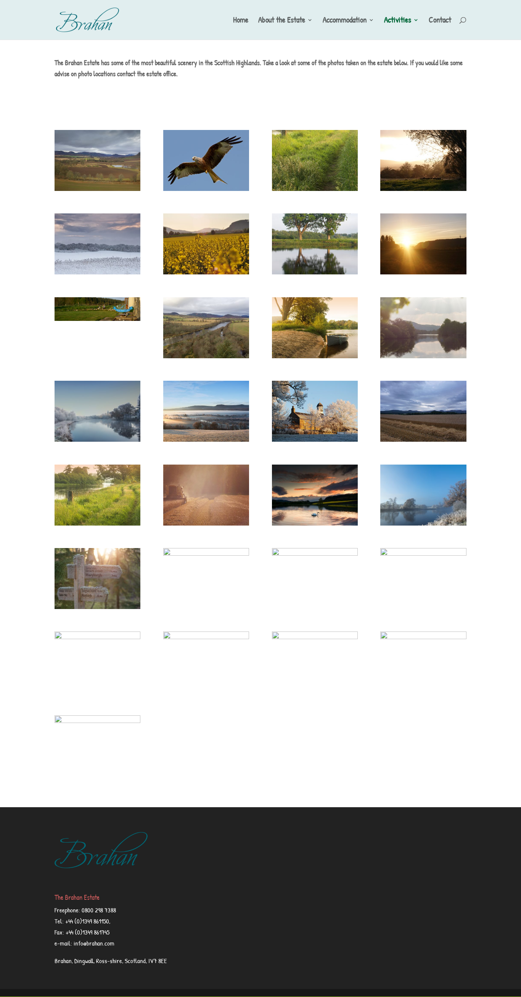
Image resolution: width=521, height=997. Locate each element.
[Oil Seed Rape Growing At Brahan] (206, 272)
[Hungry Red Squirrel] (315, 636)
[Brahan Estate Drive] (423, 553)
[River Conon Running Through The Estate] (315, 272)
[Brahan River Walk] (315, 188)
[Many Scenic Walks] (97, 606)
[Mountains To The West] (97, 636)
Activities (397, 21)
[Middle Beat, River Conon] (423, 355)
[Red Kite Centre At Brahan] (206, 188)
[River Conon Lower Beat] (97, 439)
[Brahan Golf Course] (97, 318)
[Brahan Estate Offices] (315, 439)
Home (240, 21)
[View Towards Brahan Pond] (97, 188)
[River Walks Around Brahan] (97, 523)
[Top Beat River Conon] (206, 355)
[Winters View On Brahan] (97, 272)
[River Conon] (315, 355)
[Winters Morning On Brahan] (206, 439)
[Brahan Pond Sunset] (97, 720)
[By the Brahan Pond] (423, 188)
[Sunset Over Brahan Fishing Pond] (315, 523)
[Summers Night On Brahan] (423, 272)
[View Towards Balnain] (423, 636)
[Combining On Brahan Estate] (206, 523)
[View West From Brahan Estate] (206, 636)
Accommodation (345, 21)
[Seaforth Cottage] (315, 553)
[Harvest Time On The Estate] (423, 439)
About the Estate (281, 21)
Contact (440, 21)
